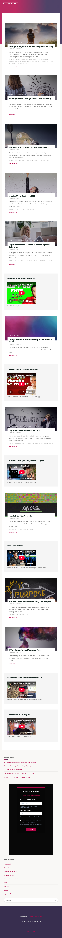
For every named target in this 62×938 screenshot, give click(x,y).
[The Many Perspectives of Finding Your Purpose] (31, 590)
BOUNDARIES (27, 61)
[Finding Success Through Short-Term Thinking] (31, 87)
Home (28, 931)
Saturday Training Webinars (13, 770)
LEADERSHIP (36, 61)
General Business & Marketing (13, 879)
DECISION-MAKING (23, 63)
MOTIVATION (44, 59)
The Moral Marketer (10, 3)
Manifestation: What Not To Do (21, 278)
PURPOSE (12, 615)
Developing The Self (19, 42)
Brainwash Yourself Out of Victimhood (24, 678)
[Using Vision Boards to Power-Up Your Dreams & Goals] (31, 328)
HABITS (21, 61)
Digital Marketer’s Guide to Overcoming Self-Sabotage (29, 245)
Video (16, 143)
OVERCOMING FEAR (47, 444)
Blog (34, 931)
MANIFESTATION (14, 209)
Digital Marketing (33, 143)
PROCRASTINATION (34, 59)
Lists (10, 42)
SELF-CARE (25, 59)
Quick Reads (8, 868)
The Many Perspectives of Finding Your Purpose (30, 601)
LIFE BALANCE (19, 529)
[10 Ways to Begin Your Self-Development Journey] (31, 35)
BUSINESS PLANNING (38, 160)
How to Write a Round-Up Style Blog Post (17, 777)
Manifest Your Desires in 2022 (22, 196)
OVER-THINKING (14, 260)
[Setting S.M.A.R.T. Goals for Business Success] (31, 136)
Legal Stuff (7, 894)
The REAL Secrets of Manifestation (22, 369)
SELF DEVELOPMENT (32, 112)
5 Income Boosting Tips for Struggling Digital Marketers (22, 766)
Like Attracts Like (15, 546)
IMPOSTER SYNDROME (22, 262)
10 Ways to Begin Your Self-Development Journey (31, 46)
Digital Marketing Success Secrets (24, 430)
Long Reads (30, 42)
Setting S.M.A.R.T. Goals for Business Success (29, 147)
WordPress (38, 917)
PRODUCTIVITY (27, 160)
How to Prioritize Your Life (20, 516)
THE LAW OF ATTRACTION (27, 209)
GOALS (47, 160)
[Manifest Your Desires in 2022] (31, 185)
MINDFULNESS (13, 61)
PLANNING (22, 112)
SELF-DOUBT (26, 444)
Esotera (30, 917)
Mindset (11, 94)
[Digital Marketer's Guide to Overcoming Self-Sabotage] (31, 233)
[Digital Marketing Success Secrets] (31, 419)
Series (6, 890)
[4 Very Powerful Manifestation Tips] (31, 639)
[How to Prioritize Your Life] (31, 505)
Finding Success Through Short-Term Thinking (30, 98)
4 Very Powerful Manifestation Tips (24, 650)
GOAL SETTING (14, 112)
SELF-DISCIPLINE (25, 260)
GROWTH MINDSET (15, 59)
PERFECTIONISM (44, 260)
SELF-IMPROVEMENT (15, 444)
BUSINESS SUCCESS (15, 160)
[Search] (55, 900)
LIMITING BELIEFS (35, 444)
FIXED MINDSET (45, 61)
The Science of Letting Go (18, 714)
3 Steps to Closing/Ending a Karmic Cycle (25, 460)
